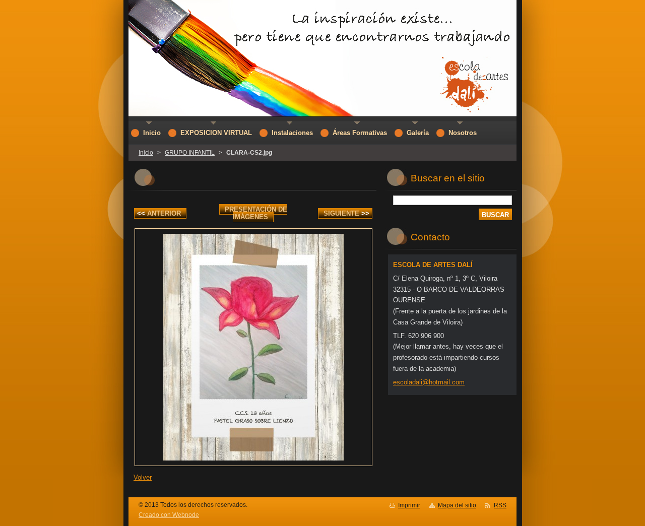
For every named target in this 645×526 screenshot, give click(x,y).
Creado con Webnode (169, 515)
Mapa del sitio (457, 505)
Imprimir (409, 505)
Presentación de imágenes (256, 213)
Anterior (159, 213)
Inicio (146, 153)
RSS (500, 505)
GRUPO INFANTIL (190, 153)
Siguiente (346, 213)
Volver (143, 477)
